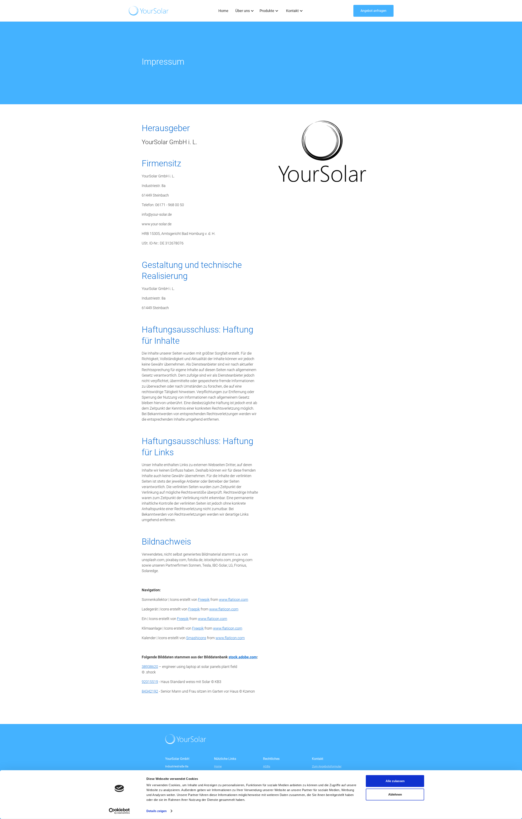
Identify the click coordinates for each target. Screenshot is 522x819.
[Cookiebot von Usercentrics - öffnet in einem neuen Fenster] (119, 811)
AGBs (266, 766)
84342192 (150, 691)
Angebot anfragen (373, 11)
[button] (244, 11)
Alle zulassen (395, 781)
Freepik (204, 599)
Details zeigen (156, 811)
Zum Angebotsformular (327, 766)
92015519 (150, 682)
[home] (148, 10)
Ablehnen (395, 794)
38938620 (150, 666)
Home (223, 11)
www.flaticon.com (233, 599)
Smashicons (196, 638)
